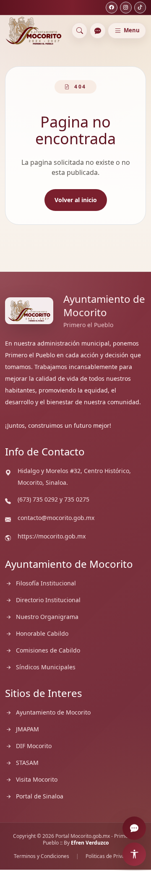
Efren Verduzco (90, 842)
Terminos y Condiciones (41, 856)
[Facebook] (111, 7)
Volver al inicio (76, 200)
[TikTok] (140, 7)
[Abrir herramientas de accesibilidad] (134, 854)
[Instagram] (126, 7)
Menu (132, 30)
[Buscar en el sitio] (80, 31)
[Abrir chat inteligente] (98, 31)
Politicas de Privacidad (112, 856)
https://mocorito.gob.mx (52, 536)
